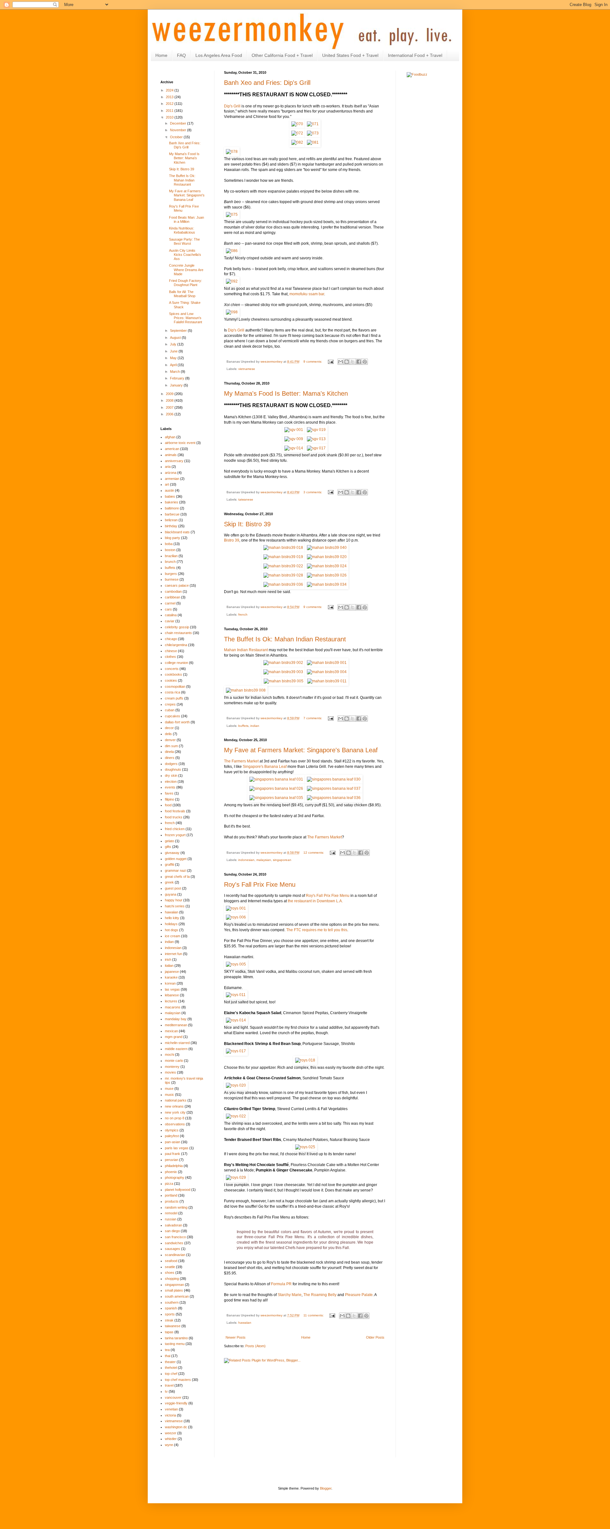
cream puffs (174, 698)
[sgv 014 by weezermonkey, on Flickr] (293, 448)
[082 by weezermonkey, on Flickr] (297, 142)
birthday (171, 526)
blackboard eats (177, 532)
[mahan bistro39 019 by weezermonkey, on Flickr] (283, 557)
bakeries (171, 502)
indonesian (246, 860)
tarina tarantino (176, 1338)
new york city (175, 1112)
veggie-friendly (176, 1403)
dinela (169, 752)
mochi (169, 1054)
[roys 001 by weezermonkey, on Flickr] (236, 908)
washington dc (176, 1427)
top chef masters (178, 1380)
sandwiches (174, 1243)
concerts (172, 669)
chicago (171, 639)
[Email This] (340, 361)
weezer (170, 1433)
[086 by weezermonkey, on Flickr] (232, 251)
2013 (170, 97)
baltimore (172, 508)
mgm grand (173, 1037)
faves (169, 793)
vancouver (173, 1397)
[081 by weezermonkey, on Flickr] (313, 142)
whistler (171, 1439)
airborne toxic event (180, 443)
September (179, 330)
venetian (171, 1409)
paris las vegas (176, 1148)
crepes (170, 704)
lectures (171, 1001)
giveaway (172, 853)
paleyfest (172, 1136)
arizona (170, 472)
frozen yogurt (175, 835)
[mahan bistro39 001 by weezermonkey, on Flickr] (327, 662)
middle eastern (176, 1049)
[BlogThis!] (346, 361)
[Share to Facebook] (359, 361)
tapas (169, 1332)
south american (177, 1296)
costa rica (172, 692)
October (177, 137)
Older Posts (375, 1337)
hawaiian (244, 1322)
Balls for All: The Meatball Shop (182, 294)
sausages (172, 1249)
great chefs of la (177, 876)
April (174, 365)
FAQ (181, 55)
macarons (172, 1007)
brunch (170, 561)
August (176, 337)
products (172, 1201)
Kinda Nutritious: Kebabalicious (182, 230)
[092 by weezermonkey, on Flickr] (232, 281)
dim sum (171, 746)
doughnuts (173, 769)
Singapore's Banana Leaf (265, 766)
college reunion (176, 663)
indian (254, 725)
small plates (174, 1290)
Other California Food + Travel (282, 55)
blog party (172, 538)
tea (167, 1350)
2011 (170, 111)
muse (169, 1088)
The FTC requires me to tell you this (316, 930)
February (177, 378)
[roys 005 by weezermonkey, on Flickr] (236, 964)
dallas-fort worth (177, 722)
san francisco (175, 1237)
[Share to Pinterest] (365, 361)
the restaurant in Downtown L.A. (315, 901)
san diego (172, 1231)
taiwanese (245, 499)
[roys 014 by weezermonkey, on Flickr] (236, 1020)
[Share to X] (352, 361)
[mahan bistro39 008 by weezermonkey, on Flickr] (246, 690)
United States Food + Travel (350, 55)
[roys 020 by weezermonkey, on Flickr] (236, 1085)
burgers (171, 574)
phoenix (171, 1172)
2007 (170, 407)
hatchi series (175, 906)
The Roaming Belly (319, 1295)
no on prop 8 (174, 1118)
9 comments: (313, 361)
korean (170, 983)
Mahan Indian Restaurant (246, 650)
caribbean (172, 597)
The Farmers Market (241, 761)
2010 (170, 117)
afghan (170, 437)
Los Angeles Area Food (218, 55)
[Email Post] (330, 361)
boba (169, 544)
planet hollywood (177, 1189)
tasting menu (175, 1344)
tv (166, 1391)
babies (170, 496)
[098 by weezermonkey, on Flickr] (232, 312)
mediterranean (176, 1025)
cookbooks (173, 674)
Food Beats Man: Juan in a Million (186, 219)
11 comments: (314, 1315)
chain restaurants (178, 633)
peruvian (171, 1160)
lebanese (172, 995)
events (170, 787)
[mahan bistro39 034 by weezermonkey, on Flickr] (327, 584)
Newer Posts (236, 1337)
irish (168, 959)
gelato (169, 841)
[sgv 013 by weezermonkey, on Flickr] (316, 439)
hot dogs (171, 930)
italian (169, 965)
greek (169, 882)
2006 (170, 414)
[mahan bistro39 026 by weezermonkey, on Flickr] (327, 575)
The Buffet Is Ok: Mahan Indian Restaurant (285, 639)
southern (172, 1302)
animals (171, 455)
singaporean (282, 860)
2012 (170, 104)
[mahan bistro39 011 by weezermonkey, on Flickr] (327, 681)
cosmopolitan (175, 686)
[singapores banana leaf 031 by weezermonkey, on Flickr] (276, 779)
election (171, 781)
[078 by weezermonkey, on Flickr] (232, 151)
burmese (172, 579)
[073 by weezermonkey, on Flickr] (313, 133)
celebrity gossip (177, 627)
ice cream (172, 936)
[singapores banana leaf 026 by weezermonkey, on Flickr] (276, 788)
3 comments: (313, 492)
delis (168, 734)
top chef (171, 1373)
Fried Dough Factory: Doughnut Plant (185, 283)
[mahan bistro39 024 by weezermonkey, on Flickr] (327, 566)
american (172, 449)
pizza (169, 1183)
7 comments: (313, 718)
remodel (171, 1213)
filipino (169, 799)
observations (175, 1124)
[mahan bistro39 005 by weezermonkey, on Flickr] (283, 681)
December (178, 123)
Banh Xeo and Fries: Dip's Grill (267, 82)
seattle (170, 1267)
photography (174, 1177)
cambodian (173, 591)
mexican (171, 1031)
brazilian (171, 556)
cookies (171, 680)
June (174, 351)
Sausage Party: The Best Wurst (184, 241)
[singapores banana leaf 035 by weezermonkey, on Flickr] (276, 797)
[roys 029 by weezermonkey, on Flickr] (236, 1177)
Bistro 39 (231, 540)
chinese (171, 651)
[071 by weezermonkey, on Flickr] (313, 124)
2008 (170, 400)
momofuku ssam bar (306, 294)
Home (161, 55)
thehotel (171, 1367)
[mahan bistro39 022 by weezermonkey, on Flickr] (283, 566)
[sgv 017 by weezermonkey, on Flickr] (316, 448)
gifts (168, 847)
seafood (171, 1261)
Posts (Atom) (255, 1346)
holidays (171, 924)
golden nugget (175, 859)
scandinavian (175, 1255)
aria (168, 466)
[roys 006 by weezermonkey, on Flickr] (236, 917)
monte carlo (174, 1060)
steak (169, 1320)
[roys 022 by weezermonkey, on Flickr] (236, 1116)
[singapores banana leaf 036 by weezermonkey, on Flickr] (334, 797)
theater (170, 1362)
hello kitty (172, 918)
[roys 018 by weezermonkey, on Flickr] (305, 1060)
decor (169, 728)
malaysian (263, 860)
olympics (172, 1130)
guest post (173, 888)
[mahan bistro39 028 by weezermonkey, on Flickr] (283, 575)
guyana (170, 894)
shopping (172, 1278)
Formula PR (281, 1284)
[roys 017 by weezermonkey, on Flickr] (236, 1051)
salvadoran (173, 1225)
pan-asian (172, 1142)
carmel (170, 603)
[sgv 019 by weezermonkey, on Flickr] (316, 429)
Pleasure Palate (359, 1295)
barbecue (172, 514)
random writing (176, 1207)
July (173, 344)
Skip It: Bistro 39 (247, 524)
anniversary (174, 461)
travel (169, 1385)
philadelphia (174, 1166)
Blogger (325, 1488)
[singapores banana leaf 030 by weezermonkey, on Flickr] (334, 779)
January (177, 385)
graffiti (169, 864)
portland (171, 1195)
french (242, 614)
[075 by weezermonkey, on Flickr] (232, 214)
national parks (175, 1100)
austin (169, 490)
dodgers (171, 764)
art (167, 484)
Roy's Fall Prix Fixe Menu (259, 884)
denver (170, 740)
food (168, 805)
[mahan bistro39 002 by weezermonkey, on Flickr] (283, 662)
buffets (243, 725)
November (178, 130)
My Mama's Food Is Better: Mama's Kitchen (286, 393)
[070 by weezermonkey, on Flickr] (297, 124)
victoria (170, 1415)
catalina (171, 615)
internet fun (173, 954)
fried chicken (175, 829)
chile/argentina (176, 645)
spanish (171, 1308)
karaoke (171, 977)
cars (168, 609)
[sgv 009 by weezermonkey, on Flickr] (293, 439)
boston (170, 550)
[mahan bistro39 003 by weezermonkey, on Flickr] (283, 672)
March (175, 371)
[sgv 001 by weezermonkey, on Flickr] (293, 429)
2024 (170, 90)
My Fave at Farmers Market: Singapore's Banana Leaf (301, 750)
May (174, 358)
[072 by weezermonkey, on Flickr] (297, 133)
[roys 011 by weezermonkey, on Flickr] (235, 995)
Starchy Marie (290, 1295)
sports (170, 1314)
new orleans (174, 1106)
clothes (170, 657)
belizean (171, 520)
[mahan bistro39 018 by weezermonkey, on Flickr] (283, 547)
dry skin (171, 775)
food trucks (173, 817)
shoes (169, 1272)
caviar (169, 621)
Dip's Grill (232, 106)
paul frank (172, 1154)
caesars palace (177, 585)
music (169, 1094)
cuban (169, 710)
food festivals (175, 811)
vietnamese (246, 369)
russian (170, 1219)
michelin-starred (177, 1043)
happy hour (173, 900)
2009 (170, 394)
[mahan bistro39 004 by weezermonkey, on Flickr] (327, 672)
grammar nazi (175, 870)
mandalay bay (175, 1019)
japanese (172, 971)
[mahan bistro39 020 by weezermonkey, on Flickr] (327, 557)
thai (167, 1356)
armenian (172, 479)
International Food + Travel (415, 55)
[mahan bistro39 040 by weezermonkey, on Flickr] (327, 547)
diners (169, 758)
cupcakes (172, 716)
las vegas (172, 989)
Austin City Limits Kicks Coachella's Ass (185, 255)
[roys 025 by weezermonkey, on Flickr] (305, 1147)
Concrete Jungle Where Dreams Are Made (186, 269)
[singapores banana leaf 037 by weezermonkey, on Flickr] (334, 788)
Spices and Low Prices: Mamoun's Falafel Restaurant (185, 318)
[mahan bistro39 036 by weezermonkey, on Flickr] (283, 584)
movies (170, 1072)
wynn (169, 1445)
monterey (172, 1066)
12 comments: (314, 852)
